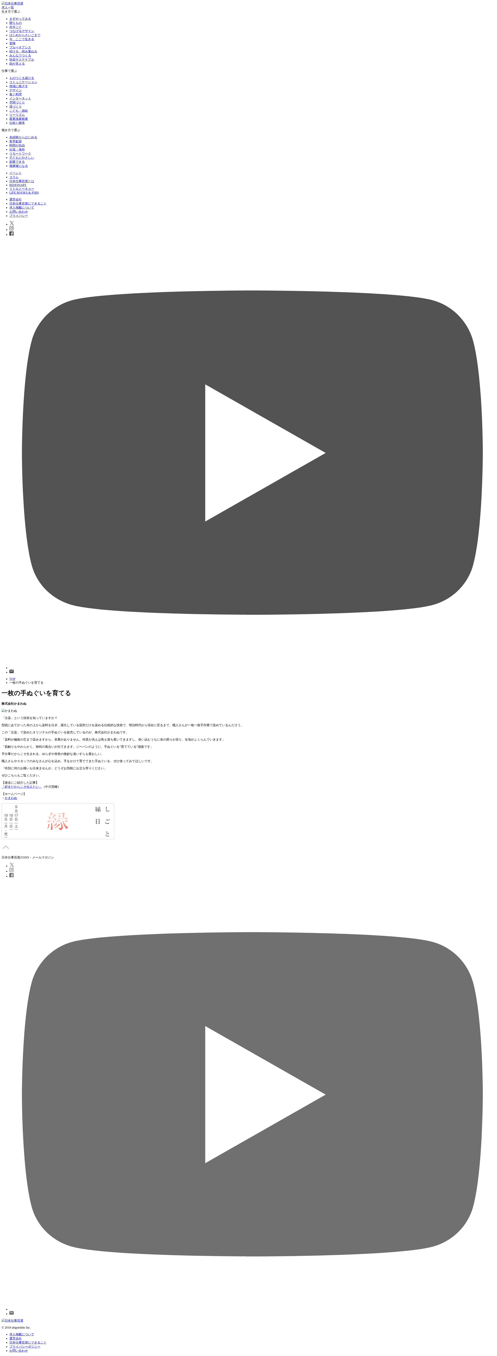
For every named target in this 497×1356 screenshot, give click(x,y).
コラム (14, 177)
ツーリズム (17, 114)
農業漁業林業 (18, 118)
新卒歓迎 (15, 141)
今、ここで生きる (21, 39)
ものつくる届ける (21, 78)
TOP (12, 679)
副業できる (17, 161)
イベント (15, 173)
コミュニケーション (23, 82)
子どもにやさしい (21, 157)
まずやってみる (20, 18)
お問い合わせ (18, 211)
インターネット (20, 98)
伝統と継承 (17, 123)
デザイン (15, 90)
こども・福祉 (18, 110)
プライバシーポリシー (24, 1346)
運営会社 (15, 199)
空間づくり (17, 102)
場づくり (15, 106)
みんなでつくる (20, 55)
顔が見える (17, 63)
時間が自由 (17, 145)
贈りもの (15, 22)
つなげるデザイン (21, 31)
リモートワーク (20, 153)
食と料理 (15, 94)
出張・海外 (17, 149)
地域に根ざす (18, 86)
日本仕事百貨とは (21, 181)
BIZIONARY (18, 185)
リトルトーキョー (21, 188)
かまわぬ (11, 798)
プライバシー (18, 215)
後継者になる (18, 165)
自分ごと (15, 27)
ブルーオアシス (20, 47)
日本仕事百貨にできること (28, 203)
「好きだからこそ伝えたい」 (22, 786)
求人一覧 (8, 7)
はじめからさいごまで (24, 35)
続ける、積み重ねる (23, 51)
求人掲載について (21, 207)
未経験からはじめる (23, 137)
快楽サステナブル (21, 59)
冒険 (12, 43)
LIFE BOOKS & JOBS (24, 192)
